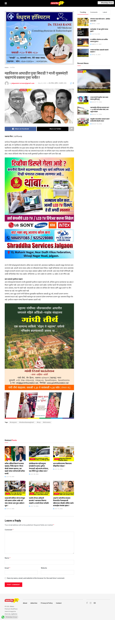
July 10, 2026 (34, 506)
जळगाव (8, 459)
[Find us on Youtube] (95, 603)
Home (6, 67)
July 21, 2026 (10, 508)
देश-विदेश (12, 67)
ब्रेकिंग (56, 83)
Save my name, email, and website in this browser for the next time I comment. (36, 578)
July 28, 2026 (34, 474)
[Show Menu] (6, 3)
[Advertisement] (39, 431)
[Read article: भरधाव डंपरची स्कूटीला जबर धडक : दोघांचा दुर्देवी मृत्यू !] (83, 100)
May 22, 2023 (42, 83)
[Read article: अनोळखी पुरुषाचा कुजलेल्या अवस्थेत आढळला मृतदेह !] (93, 81)
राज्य (65, 83)
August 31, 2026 (85, 90)
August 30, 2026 (96, 124)
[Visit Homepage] (57, 3)
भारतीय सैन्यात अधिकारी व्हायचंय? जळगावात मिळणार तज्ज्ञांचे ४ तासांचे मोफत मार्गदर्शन (39, 500)
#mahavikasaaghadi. (26, 422)
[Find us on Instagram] (90, 603)
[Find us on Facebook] (86, 603)
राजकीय (61, 83)
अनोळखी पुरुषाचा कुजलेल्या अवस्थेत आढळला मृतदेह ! (93, 87)
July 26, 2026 (58, 469)
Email (7, 568)
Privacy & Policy (47, 603)
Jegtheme (14, 614)
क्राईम (32, 459)
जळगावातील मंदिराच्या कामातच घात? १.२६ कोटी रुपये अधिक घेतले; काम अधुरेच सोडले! (99, 109)
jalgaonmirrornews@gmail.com (22, 83)
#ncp (38, 422)
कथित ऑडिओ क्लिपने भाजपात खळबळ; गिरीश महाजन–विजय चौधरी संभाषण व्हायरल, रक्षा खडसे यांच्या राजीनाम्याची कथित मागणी (15, 468)
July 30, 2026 (10, 476)
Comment (9, 530)
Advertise (33, 603)
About (25, 603)
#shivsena (47, 422)
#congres (13, 422)
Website (44, 568)
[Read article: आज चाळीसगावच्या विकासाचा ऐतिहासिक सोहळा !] (63, 453)
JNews (12, 606)
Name (8, 558)
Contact (58, 603)
